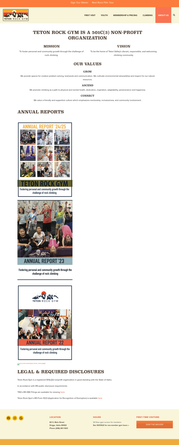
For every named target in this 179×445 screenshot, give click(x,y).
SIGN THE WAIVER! (154, 424)
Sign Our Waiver (79, 2)
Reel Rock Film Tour (103, 2)
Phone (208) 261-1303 (59, 428)
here (62, 392)
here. (100, 398)
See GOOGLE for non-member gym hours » (111, 425)
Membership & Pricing (125, 15)
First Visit (89, 15)
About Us (163, 15)
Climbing (148, 15)
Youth (104, 15)
